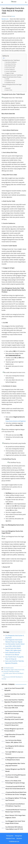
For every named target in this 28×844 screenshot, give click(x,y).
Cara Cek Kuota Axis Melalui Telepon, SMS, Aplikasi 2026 (13, 741)
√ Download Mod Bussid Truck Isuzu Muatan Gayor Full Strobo (15, 811)
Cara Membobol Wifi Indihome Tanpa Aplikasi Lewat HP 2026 (14, 828)
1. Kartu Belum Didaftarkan (10, 62)
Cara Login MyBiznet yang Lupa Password (14, 753)
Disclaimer (19, 838)
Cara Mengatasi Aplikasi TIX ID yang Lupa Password (15, 799)
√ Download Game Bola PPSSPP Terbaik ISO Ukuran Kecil (13, 724)
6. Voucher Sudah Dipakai (10, 71)
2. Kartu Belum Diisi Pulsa (10, 64)
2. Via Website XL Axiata (9, 80)
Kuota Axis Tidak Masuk (9, 671)
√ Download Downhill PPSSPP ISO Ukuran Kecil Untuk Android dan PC (15, 787)
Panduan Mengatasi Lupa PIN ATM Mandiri (15, 770)
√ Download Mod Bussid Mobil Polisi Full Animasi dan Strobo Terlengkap (15, 793)
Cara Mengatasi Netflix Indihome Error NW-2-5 (14, 747)
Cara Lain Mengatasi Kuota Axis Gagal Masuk (11, 85)
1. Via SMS (6, 79)
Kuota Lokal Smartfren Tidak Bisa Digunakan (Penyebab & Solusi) (14, 701)
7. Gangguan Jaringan (9, 73)
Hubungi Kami (18, 836)
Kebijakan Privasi (10, 838)
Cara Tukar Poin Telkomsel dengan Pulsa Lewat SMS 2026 (14, 707)
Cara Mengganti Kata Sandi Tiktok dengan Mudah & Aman (15, 822)
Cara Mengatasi (6, 669)
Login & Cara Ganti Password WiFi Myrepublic (14, 689)
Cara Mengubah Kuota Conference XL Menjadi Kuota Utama (15, 759)
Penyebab (17, 671)
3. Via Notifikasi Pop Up (9, 82)
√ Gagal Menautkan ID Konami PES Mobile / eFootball (14, 735)
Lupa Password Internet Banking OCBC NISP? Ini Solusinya (13, 712)
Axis (4, 668)
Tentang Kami (9, 836)
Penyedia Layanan (10, 668)
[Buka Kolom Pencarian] (26, 2)
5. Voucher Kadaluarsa (9, 69)
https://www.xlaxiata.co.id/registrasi (16, 421)
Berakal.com (5, 19)
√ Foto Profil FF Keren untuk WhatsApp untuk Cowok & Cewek (13, 718)
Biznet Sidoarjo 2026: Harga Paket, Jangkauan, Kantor (15, 816)
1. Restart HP (7, 88)
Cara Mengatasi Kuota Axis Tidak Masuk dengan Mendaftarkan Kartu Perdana (12, 76)
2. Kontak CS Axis (8, 90)
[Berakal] (13, 2)
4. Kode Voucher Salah (9, 67)
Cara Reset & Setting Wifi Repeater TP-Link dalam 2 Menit (15, 776)
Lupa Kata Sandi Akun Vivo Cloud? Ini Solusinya (14, 695)
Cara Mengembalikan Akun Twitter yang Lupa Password (15, 764)
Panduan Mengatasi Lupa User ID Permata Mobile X (13, 730)
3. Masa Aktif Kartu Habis (10, 66)
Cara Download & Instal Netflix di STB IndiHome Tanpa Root (14, 805)
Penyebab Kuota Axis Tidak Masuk (11, 60)
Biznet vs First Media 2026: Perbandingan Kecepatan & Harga (15, 782)
